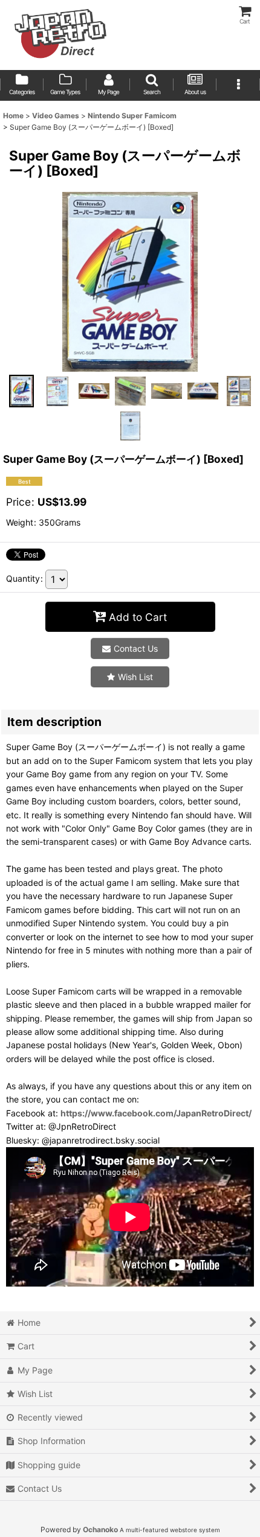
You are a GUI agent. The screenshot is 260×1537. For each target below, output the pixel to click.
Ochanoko (100, 1529)
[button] (152, 85)
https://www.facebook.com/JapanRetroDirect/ (156, 1113)
